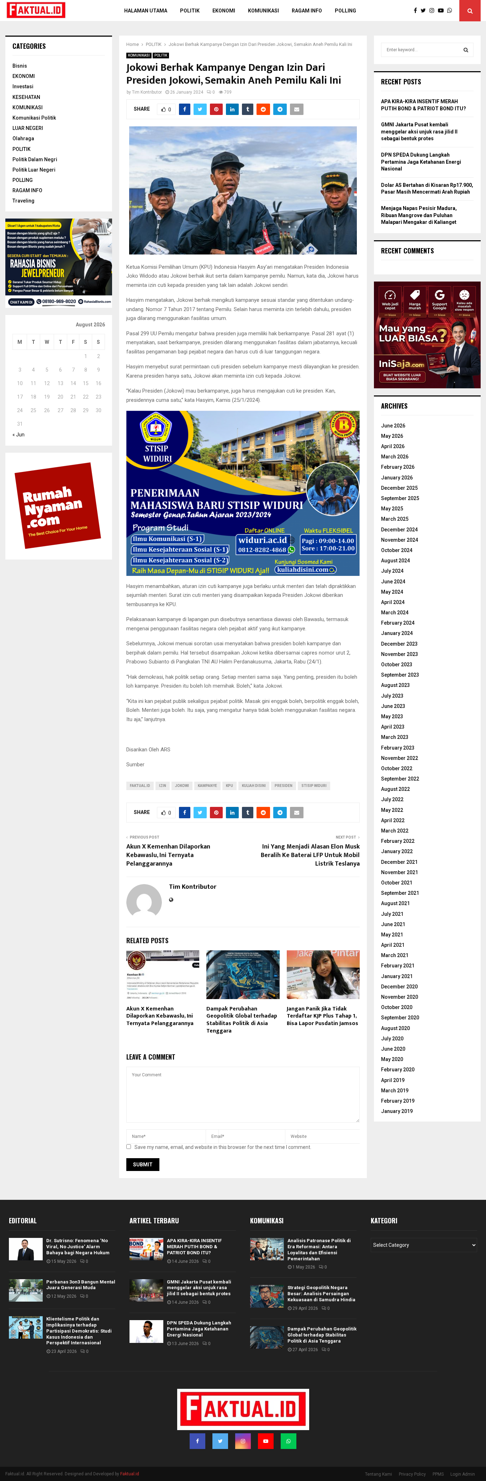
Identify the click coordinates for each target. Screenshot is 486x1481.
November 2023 (399, 654)
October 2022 (396, 768)
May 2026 (392, 436)
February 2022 (397, 841)
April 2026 (393, 446)
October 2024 (396, 550)
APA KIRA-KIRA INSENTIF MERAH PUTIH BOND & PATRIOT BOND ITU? (194, 1246)
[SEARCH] (466, 50)
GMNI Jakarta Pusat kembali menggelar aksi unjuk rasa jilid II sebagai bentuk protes (419, 131)
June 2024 (393, 581)
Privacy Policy (412, 1474)
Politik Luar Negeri (34, 170)
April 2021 (393, 945)
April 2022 (393, 820)
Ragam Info (307, 11)
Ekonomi (223, 11)
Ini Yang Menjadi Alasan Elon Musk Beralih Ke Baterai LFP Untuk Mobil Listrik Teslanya (310, 855)
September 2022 (400, 779)
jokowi (182, 786)
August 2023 (395, 685)
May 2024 (392, 592)
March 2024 (394, 612)
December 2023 (399, 644)
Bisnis (19, 66)
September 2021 (400, 893)
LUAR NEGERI (27, 128)
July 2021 (392, 914)
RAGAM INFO (27, 190)
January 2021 (397, 976)
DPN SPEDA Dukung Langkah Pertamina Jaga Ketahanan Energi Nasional (421, 162)
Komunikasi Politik (34, 118)
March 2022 (394, 831)
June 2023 (393, 706)
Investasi (22, 86)
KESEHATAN (26, 97)
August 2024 (395, 560)
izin (162, 786)
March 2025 (394, 519)
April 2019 (393, 1080)
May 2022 (392, 810)
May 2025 (392, 508)
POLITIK (190, 11)
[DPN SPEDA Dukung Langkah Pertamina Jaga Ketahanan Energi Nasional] (146, 1331)
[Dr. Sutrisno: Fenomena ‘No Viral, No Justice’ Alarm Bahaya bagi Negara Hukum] (26, 1249)
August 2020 (395, 1028)
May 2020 (392, 1059)
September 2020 (400, 1017)
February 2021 (397, 965)
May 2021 (392, 935)
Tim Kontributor (147, 92)
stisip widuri (314, 786)
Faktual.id (140, 786)
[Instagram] (433, 10)
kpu (229, 786)
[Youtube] (442, 10)
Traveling (23, 201)
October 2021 (396, 883)
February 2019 (397, 1101)
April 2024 (393, 602)
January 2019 (397, 1111)
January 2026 (397, 477)
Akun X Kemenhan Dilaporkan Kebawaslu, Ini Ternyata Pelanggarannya (168, 855)
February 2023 (397, 748)
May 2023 (392, 716)
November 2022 (399, 758)
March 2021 (394, 955)
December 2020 (399, 986)
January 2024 (397, 633)
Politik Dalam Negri (34, 159)
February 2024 (397, 623)
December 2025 (399, 488)
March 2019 (394, 1090)
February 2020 (397, 1069)
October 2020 (396, 1007)
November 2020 (399, 997)
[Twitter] (425, 10)
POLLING (345, 11)
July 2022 (392, 799)
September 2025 (400, 498)
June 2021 (393, 924)
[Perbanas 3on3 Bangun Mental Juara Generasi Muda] (26, 1290)
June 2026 (393, 426)
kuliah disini (254, 786)
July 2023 (392, 696)
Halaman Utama (145, 11)
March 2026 (394, 456)
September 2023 (400, 675)
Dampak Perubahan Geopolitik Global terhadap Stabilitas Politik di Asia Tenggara (241, 1020)
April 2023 (393, 727)
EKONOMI (23, 76)
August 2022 (395, 789)
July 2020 (392, 1038)
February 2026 (397, 467)
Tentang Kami (378, 1474)
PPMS (438, 1474)
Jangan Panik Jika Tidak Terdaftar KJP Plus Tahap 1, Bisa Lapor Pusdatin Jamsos (322, 1016)
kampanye (207, 786)
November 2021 (399, 872)
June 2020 (393, 1049)
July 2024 (392, 571)
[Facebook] (417, 10)
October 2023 (396, 664)
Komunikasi (263, 11)
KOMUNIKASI (139, 55)
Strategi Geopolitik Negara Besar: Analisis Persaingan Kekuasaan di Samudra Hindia (321, 1293)
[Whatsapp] (451, 10)
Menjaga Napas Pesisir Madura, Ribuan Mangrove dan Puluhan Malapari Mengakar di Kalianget (419, 215)
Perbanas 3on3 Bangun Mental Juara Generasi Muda (80, 1285)
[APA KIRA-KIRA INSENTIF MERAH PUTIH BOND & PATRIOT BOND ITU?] (146, 1249)
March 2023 (394, 737)
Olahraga (23, 138)
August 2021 (395, 903)
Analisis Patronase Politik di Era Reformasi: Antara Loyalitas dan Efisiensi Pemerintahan (319, 1249)
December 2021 (399, 862)
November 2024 (399, 540)
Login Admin (462, 1474)
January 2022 (397, 851)
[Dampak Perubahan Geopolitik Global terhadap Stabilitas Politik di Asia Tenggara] (267, 1337)
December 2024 (399, 529)
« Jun (18, 434)
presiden (283, 786)
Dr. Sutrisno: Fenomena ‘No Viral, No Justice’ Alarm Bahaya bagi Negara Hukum (78, 1246)
